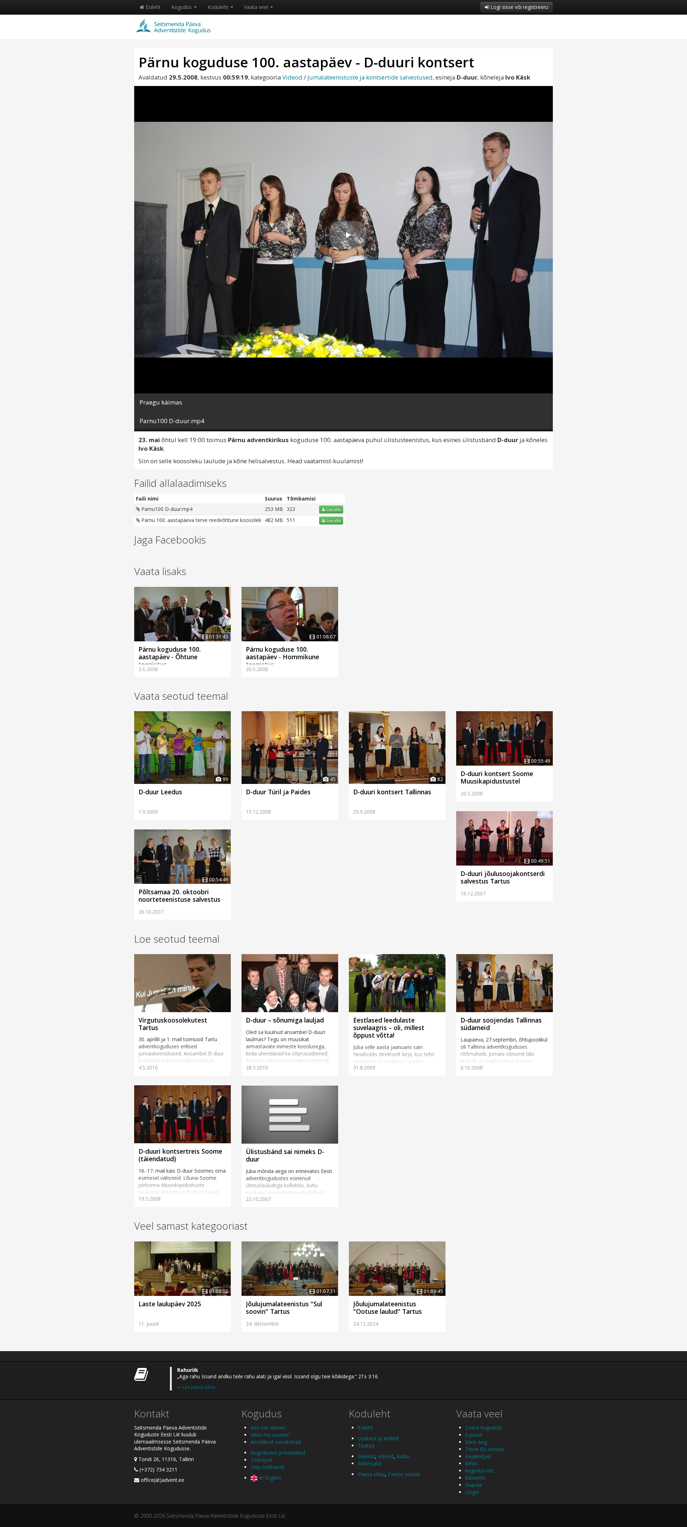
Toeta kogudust (483, 1427)
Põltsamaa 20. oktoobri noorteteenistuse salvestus (179, 895)
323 (291, 509)
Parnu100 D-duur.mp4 (166, 509)
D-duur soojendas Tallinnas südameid (501, 1024)
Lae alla (333, 509)
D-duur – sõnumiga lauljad (285, 1020)
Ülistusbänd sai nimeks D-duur (285, 1155)
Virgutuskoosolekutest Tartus (172, 1024)
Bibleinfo (475, 1477)
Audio (403, 1456)
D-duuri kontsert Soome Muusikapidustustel (497, 777)
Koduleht (219, 7)
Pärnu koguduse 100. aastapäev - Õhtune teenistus (169, 657)
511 (291, 520)
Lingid (472, 1492)
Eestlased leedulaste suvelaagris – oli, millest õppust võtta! (388, 1027)
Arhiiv (471, 1463)
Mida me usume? (270, 1434)
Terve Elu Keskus (485, 1449)
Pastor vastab (404, 1474)
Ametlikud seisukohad (275, 1442)
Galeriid (366, 1456)
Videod (292, 77)
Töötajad (261, 1459)
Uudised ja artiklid (378, 1438)
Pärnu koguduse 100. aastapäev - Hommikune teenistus (282, 657)
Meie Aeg (476, 1442)
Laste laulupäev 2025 (169, 1303)
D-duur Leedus (160, 792)
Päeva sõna (371, 1474)
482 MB (274, 520)
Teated (366, 1445)
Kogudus (182, 7)
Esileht (152, 7)
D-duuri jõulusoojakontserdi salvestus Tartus (503, 877)
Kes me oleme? (268, 1427)
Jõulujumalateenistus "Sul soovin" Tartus (284, 1307)
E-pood (473, 1434)
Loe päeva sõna (198, 1387)
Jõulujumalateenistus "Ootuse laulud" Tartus (387, 1307)
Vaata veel (256, 7)
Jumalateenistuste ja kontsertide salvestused (370, 77)
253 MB (274, 509)
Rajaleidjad (478, 1456)
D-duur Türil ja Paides (278, 792)
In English (269, 1477)
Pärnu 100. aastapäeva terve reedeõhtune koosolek (200, 520)
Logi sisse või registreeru (518, 7)
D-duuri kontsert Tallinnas (392, 792)
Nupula (473, 1484)
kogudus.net (479, 1470)
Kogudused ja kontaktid (277, 1452)
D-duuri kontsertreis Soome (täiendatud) (180, 1155)
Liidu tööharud (267, 1467)
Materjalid (369, 1463)
